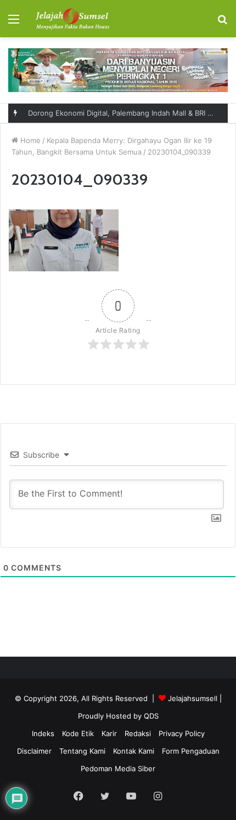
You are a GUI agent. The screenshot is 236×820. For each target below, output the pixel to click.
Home (29, 140)
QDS (151, 715)
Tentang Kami (82, 751)
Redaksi (138, 733)
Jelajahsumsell (192, 698)
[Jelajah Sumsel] (71, 19)
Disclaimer (34, 751)
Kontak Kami (133, 751)
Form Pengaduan (191, 751)
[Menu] (13, 22)
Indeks (43, 733)
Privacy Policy (182, 733)
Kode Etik (78, 733)
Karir (109, 733)
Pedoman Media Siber (118, 768)
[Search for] (222, 22)
